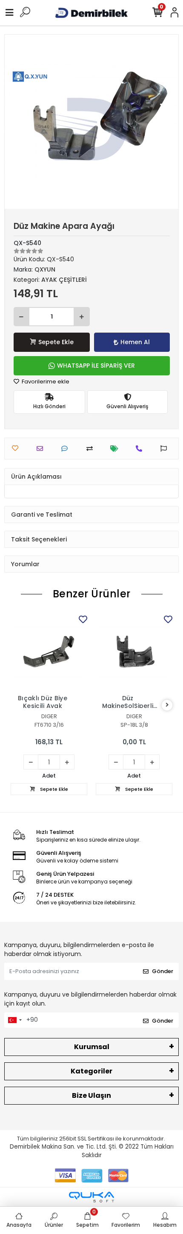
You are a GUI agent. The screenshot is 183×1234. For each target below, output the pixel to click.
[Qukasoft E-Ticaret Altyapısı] (91, 1197)
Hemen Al (135, 342)
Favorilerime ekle (44, 381)
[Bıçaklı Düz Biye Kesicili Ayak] (49, 651)
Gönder (162, 971)
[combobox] (14, 1020)
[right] (167, 705)
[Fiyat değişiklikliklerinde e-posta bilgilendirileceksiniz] (116, 448)
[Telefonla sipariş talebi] (141, 448)
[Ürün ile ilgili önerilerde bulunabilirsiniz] (165, 448)
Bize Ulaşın (91, 1095)
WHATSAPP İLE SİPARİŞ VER (96, 365)
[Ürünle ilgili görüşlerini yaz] (66, 448)
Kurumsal (91, 1047)
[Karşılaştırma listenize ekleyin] (91, 448)
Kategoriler (91, 1071)
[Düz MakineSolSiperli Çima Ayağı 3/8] (134, 651)
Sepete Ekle (56, 342)
